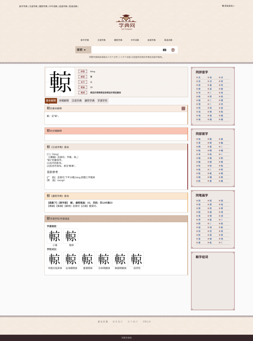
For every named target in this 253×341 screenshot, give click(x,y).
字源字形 (102, 100)
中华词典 (53, 6)
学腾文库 (147, 321)
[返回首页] (126, 22)
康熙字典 (43, 6)
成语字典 (63, 6)
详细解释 (64, 100)
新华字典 (23, 6)
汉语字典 (33, 6)
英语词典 (73, 6)
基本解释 (51, 100)
